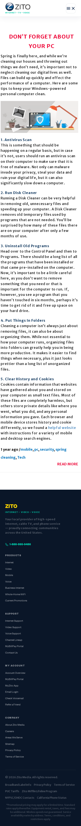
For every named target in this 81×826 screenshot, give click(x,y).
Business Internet (14, 588)
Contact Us (11, 653)
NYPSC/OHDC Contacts (19, 797)
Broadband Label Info (18, 784)
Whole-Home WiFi (15, 594)
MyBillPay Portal (14, 646)
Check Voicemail (14, 698)
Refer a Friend (13, 705)
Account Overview (15, 673)
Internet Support (14, 621)
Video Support (13, 627)
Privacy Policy (13, 750)
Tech (21, 457)
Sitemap (9, 744)
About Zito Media (14, 725)
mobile (27, 449)
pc (36, 449)
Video (8, 569)
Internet (9, 563)
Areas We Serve (13, 738)
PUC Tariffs (12, 791)
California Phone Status (52, 797)
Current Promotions (16, 601)
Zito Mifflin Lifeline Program (39, 791)
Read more (67, 464)
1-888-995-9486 (20, 544)
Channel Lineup (13, 640)
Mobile (9, 575)
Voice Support (13, 634)
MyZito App (11, 686)
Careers (9, 731)
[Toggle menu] (71, 8)
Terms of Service (14, 757)
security (47, 449)
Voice (8, 582)
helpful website (62, 427)
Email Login (11, 692)
